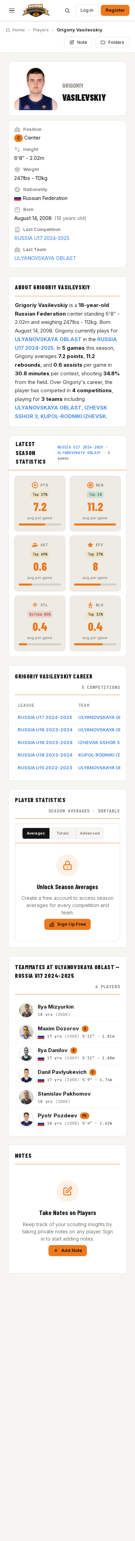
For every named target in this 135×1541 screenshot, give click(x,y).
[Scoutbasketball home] (36, 10)
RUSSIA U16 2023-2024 (45, 729)
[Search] (67, 10)
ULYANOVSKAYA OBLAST (45, 258)
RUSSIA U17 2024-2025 (42, 238)
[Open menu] (12, 10)
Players (41, 29)
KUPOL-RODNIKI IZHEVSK (73, 416)
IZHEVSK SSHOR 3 (99, 742)
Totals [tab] (62, 833)
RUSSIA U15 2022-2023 (45, 767)
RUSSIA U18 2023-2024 (45, 755)
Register (115, 10)
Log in (87, 10)
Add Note (71, 1250)
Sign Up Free (71, 924)
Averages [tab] (36, 833)
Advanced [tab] (90, 833)
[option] (67, 1010)
